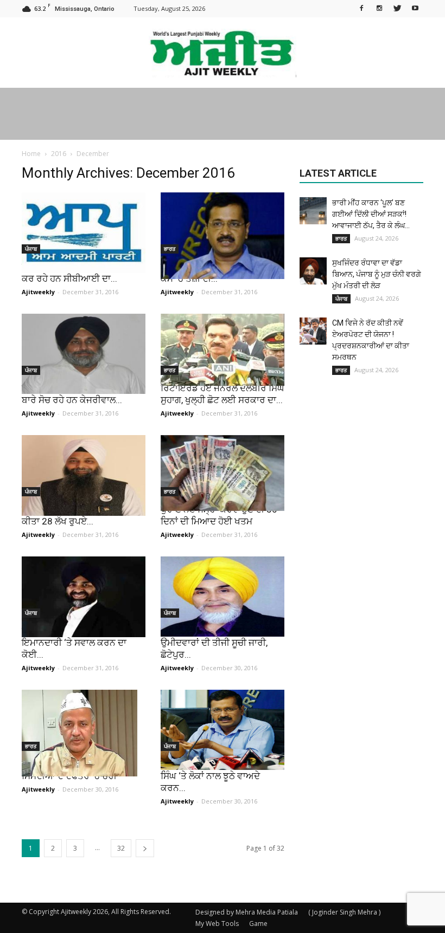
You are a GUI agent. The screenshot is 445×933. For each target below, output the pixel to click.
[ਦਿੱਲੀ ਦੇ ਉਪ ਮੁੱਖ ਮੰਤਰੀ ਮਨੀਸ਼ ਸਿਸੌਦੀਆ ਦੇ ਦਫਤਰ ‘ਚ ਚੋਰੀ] (83, 733)
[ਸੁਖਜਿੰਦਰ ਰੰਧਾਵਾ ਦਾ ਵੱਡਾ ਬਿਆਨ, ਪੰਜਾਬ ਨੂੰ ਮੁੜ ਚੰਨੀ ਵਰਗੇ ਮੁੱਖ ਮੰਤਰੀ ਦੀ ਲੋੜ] (313, 270)
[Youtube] (415, 7)
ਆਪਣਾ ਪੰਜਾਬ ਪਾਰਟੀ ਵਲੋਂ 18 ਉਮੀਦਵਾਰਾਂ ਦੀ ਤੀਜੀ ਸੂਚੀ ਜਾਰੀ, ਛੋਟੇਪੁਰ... (214, 642)
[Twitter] (397, 7)
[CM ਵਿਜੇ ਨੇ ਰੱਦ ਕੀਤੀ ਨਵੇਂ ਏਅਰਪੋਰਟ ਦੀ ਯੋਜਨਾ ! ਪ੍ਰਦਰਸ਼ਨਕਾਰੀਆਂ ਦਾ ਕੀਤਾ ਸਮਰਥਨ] (313, 331)
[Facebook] (361, 7)
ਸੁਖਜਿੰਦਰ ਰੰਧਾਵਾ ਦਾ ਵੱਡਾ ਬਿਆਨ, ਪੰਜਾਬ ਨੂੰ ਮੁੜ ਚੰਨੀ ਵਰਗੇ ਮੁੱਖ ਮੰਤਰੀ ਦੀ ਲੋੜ (376, 274)
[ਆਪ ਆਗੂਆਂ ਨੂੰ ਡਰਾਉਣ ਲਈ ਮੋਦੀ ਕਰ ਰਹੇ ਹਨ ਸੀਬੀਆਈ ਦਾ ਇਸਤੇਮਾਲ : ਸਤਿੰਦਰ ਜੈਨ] (83, 232)
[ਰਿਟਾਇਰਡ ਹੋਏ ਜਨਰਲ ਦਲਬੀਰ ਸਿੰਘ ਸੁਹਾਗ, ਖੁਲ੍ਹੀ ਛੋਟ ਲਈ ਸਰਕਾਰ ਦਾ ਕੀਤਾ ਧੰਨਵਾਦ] (222, 350)
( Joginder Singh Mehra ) (344, 912)
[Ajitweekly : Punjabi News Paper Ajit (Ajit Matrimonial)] (222, 53)
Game (258, 923)
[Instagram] (379, 7)
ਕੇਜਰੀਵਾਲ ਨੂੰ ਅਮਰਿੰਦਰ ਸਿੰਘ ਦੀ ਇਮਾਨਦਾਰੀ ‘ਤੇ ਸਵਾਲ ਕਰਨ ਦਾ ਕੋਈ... (76, 642)
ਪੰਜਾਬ (31, 248)
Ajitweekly (38, 292)
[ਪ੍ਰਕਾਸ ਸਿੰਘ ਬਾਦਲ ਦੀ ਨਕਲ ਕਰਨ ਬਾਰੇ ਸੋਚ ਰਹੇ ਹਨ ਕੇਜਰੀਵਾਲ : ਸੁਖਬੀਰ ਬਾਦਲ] (83, 354)
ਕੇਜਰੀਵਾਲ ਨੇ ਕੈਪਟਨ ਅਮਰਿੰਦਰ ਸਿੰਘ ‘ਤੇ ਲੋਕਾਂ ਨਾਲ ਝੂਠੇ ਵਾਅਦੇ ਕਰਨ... (214, 776)
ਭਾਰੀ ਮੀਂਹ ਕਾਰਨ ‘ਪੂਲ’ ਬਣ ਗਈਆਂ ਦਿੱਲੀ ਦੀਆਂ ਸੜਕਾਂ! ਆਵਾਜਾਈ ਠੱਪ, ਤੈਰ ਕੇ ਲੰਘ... (371, 214)
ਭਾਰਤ (169, 248)
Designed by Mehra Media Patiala (246, 912)
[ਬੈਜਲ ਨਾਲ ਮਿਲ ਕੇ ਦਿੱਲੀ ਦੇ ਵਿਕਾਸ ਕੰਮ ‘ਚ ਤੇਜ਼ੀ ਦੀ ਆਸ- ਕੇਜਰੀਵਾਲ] (222, 235)
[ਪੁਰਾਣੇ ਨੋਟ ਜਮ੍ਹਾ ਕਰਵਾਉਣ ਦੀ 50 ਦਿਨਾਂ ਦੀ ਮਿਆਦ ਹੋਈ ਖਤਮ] (222, 473)
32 (121, 848)
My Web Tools (217, 923)
